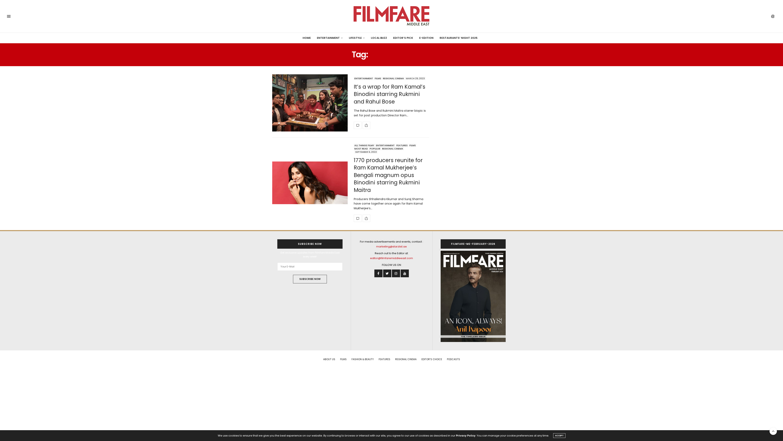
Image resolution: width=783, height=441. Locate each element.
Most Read (361, 148)
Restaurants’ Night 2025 (459, 38)
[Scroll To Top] (773, 431)
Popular (375, 148)
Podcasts (453, 359)
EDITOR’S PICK (403, 38)
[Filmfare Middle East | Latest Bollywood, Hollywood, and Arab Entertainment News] (391, 16)
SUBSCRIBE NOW (310, 279)
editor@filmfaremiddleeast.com (391, 258)
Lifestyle (355, 38)
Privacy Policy (466, 436)
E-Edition (426, 38)
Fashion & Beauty (363, 359)
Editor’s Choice (431, 359)
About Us (329, 359)
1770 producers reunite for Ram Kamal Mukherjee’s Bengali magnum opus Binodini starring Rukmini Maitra (388, 175)
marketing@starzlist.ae (391, 246)
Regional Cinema (393, 78)
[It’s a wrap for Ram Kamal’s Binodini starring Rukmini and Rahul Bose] (310, 102)
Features (402, 145)
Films (378, 78)
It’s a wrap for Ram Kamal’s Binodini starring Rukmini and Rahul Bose (389, 94)
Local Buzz (379, 38)
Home (307, 38)
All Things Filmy (364, 145)
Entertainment (328, 38)
